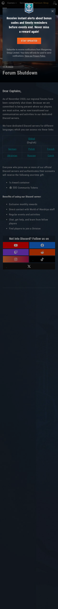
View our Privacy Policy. (35, 56)
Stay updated (29, 40)
